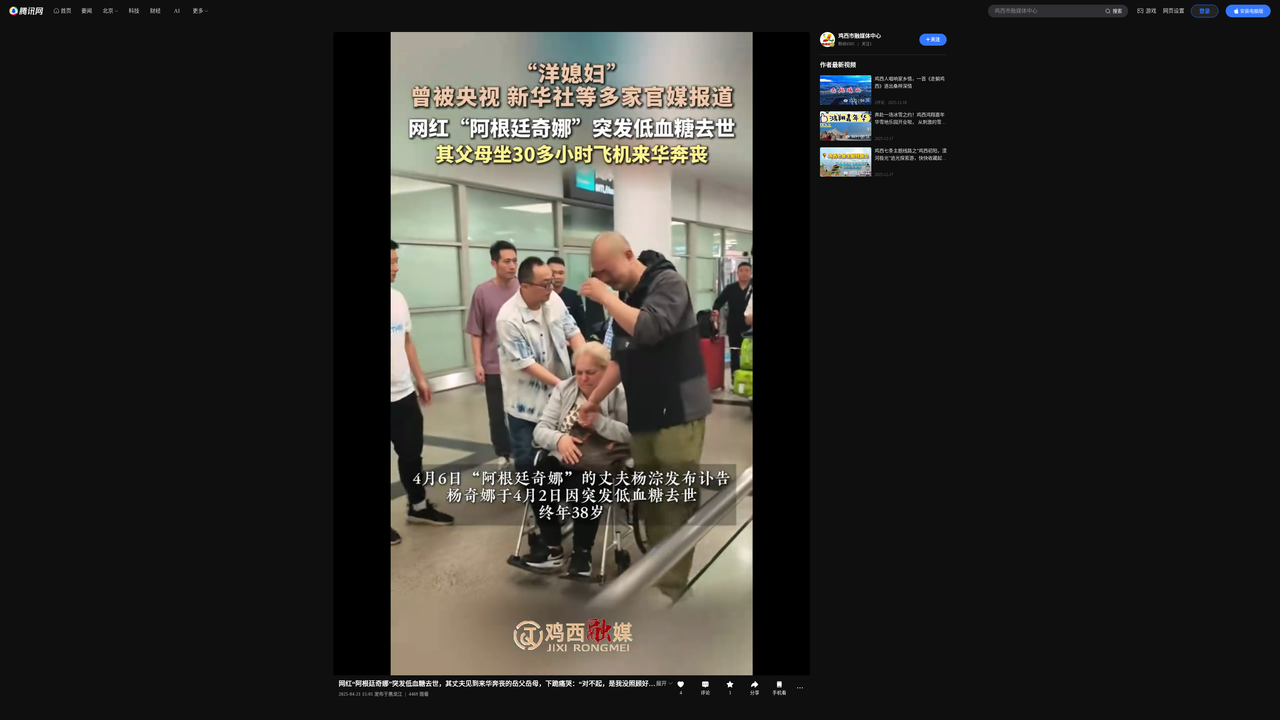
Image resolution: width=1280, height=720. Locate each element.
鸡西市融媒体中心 (859, 36)
